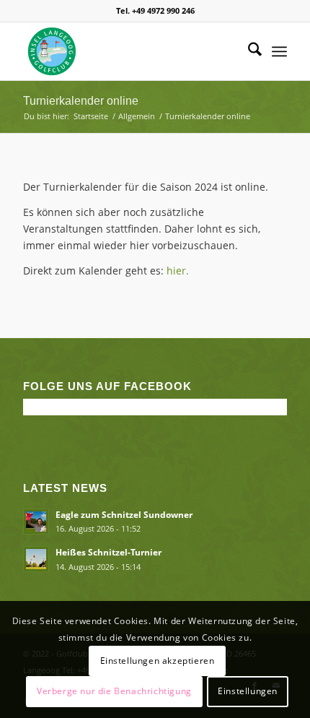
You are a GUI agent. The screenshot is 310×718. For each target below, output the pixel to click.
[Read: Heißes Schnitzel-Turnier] (36, 559)
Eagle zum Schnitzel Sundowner (124, 514)
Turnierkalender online (80, 101)
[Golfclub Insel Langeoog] (128, 51)
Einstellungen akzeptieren (157, 660)
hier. (178, 270)
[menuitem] (248, 51)
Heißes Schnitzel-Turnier (108, 552)
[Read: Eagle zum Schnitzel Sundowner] (36, 522)
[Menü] (279, 51)
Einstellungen (248, 691)
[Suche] (248, 51)
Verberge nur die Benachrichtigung (114, 691)
